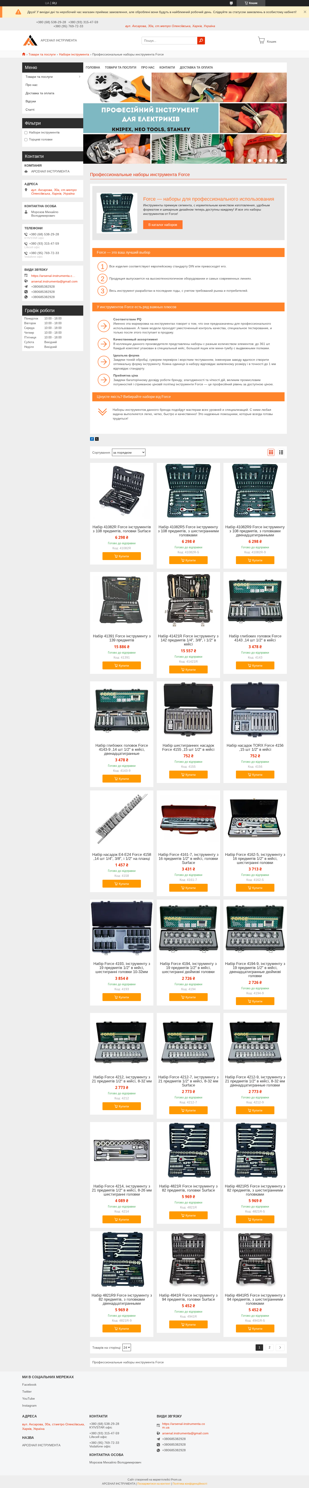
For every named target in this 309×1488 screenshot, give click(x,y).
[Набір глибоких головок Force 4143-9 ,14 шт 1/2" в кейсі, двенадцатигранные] (121, 709)
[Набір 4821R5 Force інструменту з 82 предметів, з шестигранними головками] (255, 1150)
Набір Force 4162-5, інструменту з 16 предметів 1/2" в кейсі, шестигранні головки (255, 859)
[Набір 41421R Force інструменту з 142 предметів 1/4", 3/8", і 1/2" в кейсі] (188, 600)
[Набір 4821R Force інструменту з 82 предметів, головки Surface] (188, 1150)
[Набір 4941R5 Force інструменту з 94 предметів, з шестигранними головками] (255, 1259)
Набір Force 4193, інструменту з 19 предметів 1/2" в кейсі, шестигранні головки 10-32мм (121, 968)
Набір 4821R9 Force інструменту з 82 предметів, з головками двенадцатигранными (122, 1299)
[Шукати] (201, 40)
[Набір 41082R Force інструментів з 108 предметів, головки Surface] (121, 491)
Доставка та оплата (196, 67)
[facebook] (92, 439)
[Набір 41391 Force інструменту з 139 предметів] (121, 600)
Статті (30, 109)
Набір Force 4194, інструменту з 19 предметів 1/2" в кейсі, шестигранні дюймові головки (188, 968)
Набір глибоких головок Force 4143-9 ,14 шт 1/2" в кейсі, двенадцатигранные (121, 750)
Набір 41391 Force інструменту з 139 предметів (122, 638)
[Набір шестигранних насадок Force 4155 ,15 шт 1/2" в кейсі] (188, 709)
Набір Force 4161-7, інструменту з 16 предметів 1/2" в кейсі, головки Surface (188, 859)
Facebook (29, 1384)
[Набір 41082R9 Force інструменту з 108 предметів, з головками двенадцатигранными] (255, 491)
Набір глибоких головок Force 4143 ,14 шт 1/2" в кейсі (255, 638)
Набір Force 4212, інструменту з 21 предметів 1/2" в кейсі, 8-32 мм (122, 1079)
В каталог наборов (162, 225)
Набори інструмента (74, 54)
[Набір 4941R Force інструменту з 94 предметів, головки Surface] (188, 1259)
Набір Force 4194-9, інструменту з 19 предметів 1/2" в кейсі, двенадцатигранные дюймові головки (255, 970)
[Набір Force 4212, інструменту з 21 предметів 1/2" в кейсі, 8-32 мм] (121, 1041)
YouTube (28, 1398)
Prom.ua (176, 1479)
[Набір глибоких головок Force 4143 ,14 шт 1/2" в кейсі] (255, 600)
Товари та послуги (42, 54)
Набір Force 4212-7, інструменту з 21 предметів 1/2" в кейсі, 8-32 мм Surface (188, 1081)
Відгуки (31, 101)
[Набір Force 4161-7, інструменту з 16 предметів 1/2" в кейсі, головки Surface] (188, 818)
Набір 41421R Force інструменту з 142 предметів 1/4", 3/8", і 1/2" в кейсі (188, 640)
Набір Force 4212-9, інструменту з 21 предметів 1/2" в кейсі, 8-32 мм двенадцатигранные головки (255, 1081)
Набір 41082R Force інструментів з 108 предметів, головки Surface (122, 529)
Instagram (29, 1405)
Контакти (167, 67)
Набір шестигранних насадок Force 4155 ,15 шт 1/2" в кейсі (188, 748)
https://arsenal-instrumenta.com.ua (53, 276)
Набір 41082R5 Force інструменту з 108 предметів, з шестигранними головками (188, 531)
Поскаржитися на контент (154, 1483)
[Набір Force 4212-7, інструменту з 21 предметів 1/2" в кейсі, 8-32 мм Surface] (188, 1041)
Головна (93, 67)
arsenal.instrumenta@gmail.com (54, 281)
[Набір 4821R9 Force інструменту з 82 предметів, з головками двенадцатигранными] (121, 1259)
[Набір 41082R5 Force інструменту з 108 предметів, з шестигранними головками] (188, 491)
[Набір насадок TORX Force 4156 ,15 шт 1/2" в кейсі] (255, 709)
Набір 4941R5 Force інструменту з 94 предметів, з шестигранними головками (255, 1299)
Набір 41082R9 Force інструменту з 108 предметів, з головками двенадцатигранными (255, 531)
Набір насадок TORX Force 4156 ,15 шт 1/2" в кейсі (255, 748)
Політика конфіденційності (190, 1483)
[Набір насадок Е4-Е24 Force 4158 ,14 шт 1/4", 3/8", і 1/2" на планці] (121, 818)
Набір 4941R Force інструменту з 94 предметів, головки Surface (188, 1297)
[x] (97, 439)
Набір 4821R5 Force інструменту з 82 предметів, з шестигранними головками (255, 1190)
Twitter (27, 1391)
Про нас (147, 67)
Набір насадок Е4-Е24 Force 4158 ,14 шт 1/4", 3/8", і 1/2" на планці (121, 857)
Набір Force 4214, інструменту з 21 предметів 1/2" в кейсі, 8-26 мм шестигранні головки (122, 1190)
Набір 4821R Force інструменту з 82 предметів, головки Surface (188, 1188)
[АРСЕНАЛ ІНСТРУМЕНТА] (30, 40)
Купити (124, 556)
